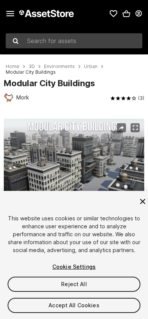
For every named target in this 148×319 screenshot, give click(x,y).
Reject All (74, 284)
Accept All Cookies (74, 305)
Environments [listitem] (59, 66)
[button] (126, 13)
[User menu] (138, 13)
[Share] (121, 127)
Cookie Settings (74, 266)
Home (12, 66)
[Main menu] (10, 13)
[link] (113, 13)
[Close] (142, 201)
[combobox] (74, 40)
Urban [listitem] (91, 66)
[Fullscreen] (135, 127)
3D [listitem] (31, 66)
